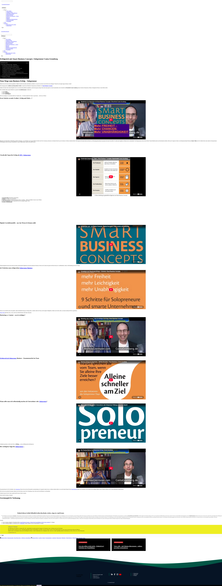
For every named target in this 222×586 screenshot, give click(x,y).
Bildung (8, 18)
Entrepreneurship (10, 20)
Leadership (54, 537)
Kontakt (5, 23)
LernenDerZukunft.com (12, 532)
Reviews (8, 17)
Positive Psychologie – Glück (12, 16)
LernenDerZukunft (6, 4)
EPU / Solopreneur (25, 155)
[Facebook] (1, 535)
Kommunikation (49, 537)
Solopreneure (19, 446)
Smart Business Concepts (47, 85)
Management (58, 537)
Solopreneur (43, 401)
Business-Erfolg (9, 15)
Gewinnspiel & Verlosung (5, 76)
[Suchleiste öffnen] (3, 27)
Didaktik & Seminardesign (11, 19)
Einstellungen (39, 585)
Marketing (63, 537)
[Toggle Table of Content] (26, 63)
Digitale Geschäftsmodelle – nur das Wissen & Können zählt (12, 68)
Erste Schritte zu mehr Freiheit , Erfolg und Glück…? (11, 65)
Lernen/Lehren (9, 12)
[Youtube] (2, 535)
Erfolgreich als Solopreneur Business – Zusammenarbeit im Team (13, 72)
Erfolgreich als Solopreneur (8, 358)
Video (84, 537)
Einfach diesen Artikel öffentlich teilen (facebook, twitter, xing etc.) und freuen (15, 77)
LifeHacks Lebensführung (11, 13)
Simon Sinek (2, 312)
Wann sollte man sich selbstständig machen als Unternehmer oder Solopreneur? (15, 73)
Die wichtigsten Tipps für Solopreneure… (9, 74)
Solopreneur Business (26, 268)
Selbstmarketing (75, 537)
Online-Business (69, 537)
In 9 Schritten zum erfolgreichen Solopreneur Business (11, 69)
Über (5, 22)
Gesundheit (8, 21)
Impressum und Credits (11, 24)
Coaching (40, 537)
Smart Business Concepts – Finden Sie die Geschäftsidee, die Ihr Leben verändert (35, 522)
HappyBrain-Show (10, 14)
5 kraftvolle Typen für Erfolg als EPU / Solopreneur (11, 67)
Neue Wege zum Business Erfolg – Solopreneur (9, 64)
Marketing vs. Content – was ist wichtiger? (10, 70)
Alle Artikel (8, 10)
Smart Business (74, 489)
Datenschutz (9, 25)
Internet (43, 537)
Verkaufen (80, 537)
